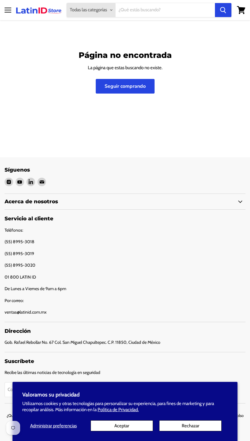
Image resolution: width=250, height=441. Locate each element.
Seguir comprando (125, 86)
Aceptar (121, 426)
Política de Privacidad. (118, 409)
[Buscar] (223, 10)
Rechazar (190, 426)
